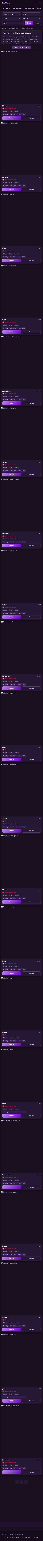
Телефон (11, 118)
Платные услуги (15, 1537)
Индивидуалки (17, 8)
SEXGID (6, 2)
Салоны (39, 8)
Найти (29, 23)
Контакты (35, 1537)
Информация (26, 1537)
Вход (38, 3)
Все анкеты (6, 8)
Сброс (37, 23)
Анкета (31, 118)
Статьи (6, 1537)
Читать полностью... (21, 47)
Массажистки (29, 8)
